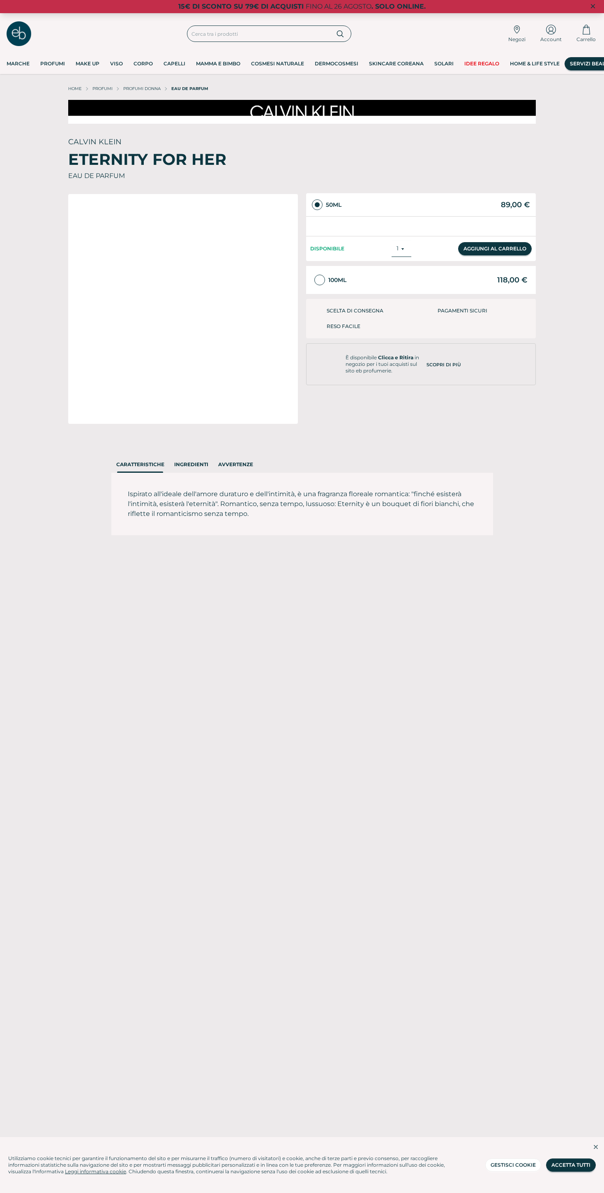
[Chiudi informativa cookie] (596, 1147)
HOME (75, 88)
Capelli (174, 63)
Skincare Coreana (396, 63)
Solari (444, 63)
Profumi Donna (142, 88)
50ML (333, 204)
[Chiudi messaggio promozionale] (593, 7)
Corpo (143, 63)
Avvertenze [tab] (235, 464)
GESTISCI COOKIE (513, 1165)
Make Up (87, 63)
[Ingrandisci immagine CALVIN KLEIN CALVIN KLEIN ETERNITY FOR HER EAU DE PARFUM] (183, 309)
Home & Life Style (535, 63)
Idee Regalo (481, 63)
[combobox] (258, 34)
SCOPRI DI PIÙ (443, 357)
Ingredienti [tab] (191, 464)
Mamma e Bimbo (218, 63)
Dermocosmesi (336, 63)
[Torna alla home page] (19, 33)
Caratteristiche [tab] (140, 464)
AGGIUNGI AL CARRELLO (494, 241)
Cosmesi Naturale (277, 63)
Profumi (52, 63)
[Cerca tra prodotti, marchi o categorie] (340, 33)
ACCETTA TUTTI (570, 1165)
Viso (116, 63)
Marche (18, 63)
